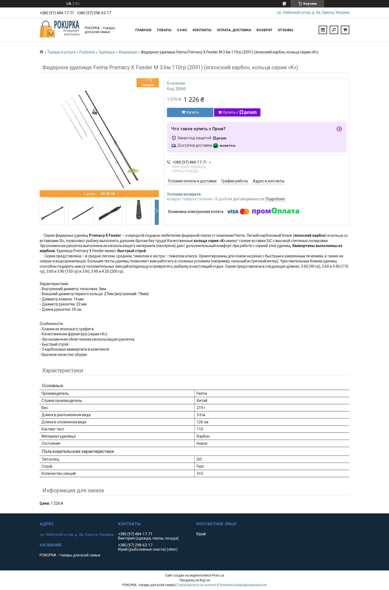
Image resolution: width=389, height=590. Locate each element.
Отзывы (285, 30)
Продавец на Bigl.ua (194, 580)
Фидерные (128, 52)
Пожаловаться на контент (196, 585)
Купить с (230, 112)
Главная (143, 30)
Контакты (202, 30)
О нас (182, 30)
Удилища (106, 52)
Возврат (264, 30)
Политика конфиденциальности (243, 585)
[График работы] (323, 30)
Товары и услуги (61, 52)
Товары (164, 30)
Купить (193, 112)
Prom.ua (218, 575)
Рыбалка (87, 52)
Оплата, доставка (234, 30)
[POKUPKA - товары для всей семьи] (59, 30)
